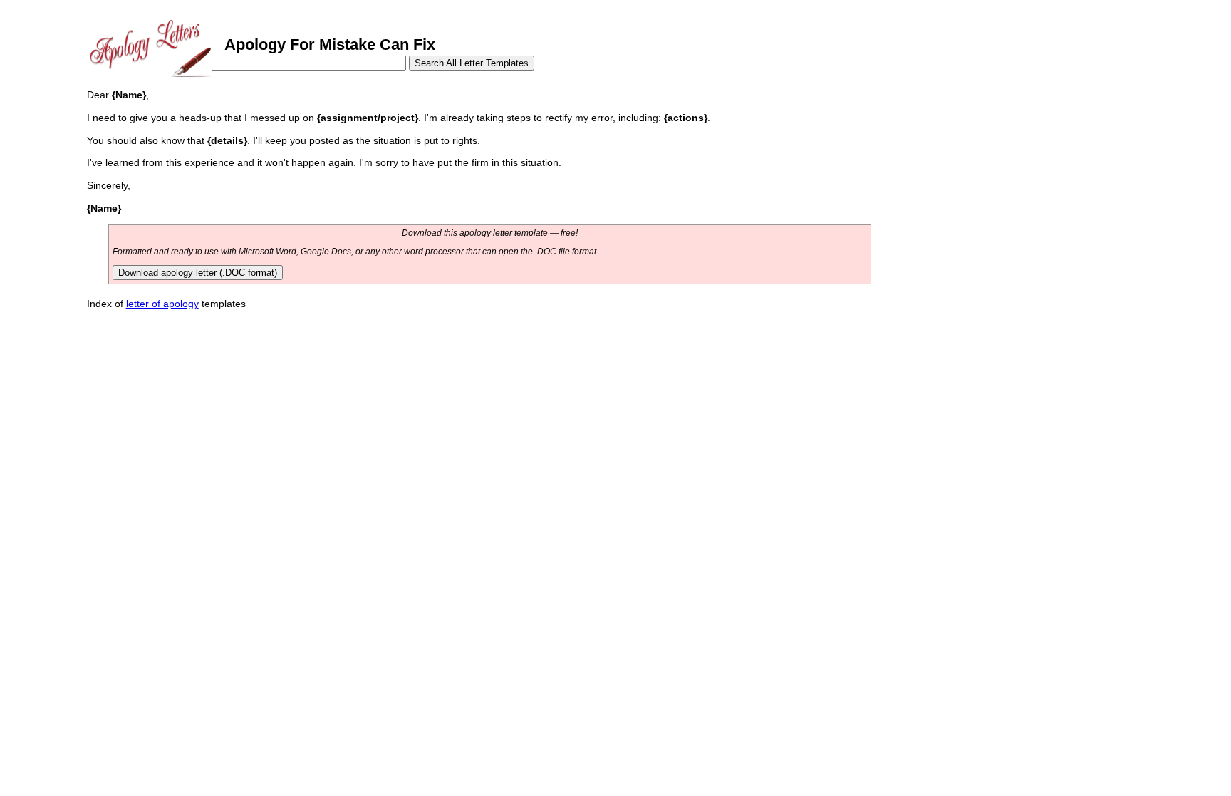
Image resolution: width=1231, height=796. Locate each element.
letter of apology (162, 303)
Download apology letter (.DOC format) (197, 272)
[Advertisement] (991, 184)
